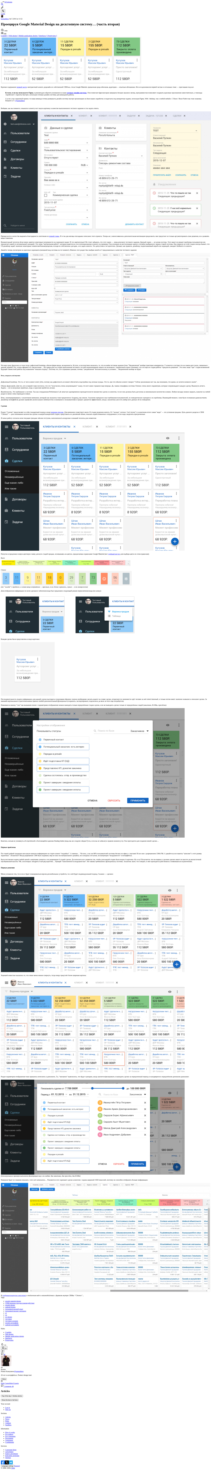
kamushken (5, 19)
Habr (13, 1468)
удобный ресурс (114, 554)
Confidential (9, 1442)
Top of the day (6, 1396)
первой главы (54, 236)
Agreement (9, 1440)
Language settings (7, 1466)
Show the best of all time (10, 1400)
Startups (8, 1458)
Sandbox (8, 1425)
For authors (9, 1434)
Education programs (12, 1456)
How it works (10, 1432)
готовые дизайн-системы (77, 93)
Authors (8, 1423)
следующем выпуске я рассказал (14, 1295)
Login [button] (3, 14)
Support (17, 1466)
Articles (8, 1417)
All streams (8, 2)
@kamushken (20, 101)
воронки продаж (57, 412)
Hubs (7, 1421)
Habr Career (5, 1383)
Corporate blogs (10, 1450)
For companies (10, 1436)
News (7, 1419)
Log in (7, 1408)
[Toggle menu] (2, 2)
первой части (22, 87)
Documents (9, 1438)
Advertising (9, 1452)
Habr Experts (14, 1383)
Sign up (8, 1410)
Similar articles (17, 1396)
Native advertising (11, 1454)
